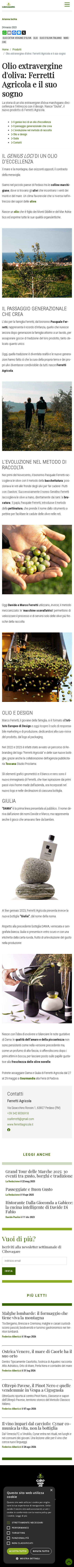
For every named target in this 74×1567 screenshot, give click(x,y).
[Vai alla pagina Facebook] (8, 1130)
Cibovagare (8, 5)
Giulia (16, 138)
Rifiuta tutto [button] (41, 1551)
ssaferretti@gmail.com (20, 1119)
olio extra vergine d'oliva (17, 38)
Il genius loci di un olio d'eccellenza (32, 122)
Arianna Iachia (9, 19)
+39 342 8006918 (18, 1113)
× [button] (51, 1490)
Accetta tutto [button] (18, 1551)
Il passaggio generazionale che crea (32, 126)
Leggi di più (21, 1515)
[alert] (29, 1525)
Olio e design (20, 134)
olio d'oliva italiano (51, 38)
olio (35, 38)
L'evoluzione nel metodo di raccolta (32, 130)
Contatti (17, 142)
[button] (29, 1558)
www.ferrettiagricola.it (20, 1124)
